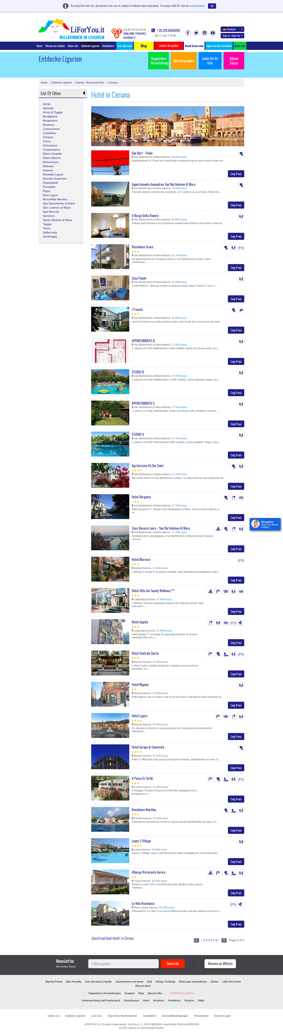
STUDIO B (138, 371)
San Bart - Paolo (142, 153)
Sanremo (49, 215)
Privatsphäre (201, 1015)
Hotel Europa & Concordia (148, 747)
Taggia (47, 224)
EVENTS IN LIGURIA (181, 993)
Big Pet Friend (54, 981)
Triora (47, 228)
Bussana (48, 124)
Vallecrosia (50, 232)
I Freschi (137, 309)
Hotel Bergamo (141, 496)
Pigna (46, 191)
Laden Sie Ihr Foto (210, 60)
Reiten (214, 981)
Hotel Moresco (141, 559)
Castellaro (49, 133)
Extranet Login (222, 1015)
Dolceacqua (50, 162)
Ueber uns (73, 46)
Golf (149, 981)
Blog (141, 993)
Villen (201, 1000)
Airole (46, 104)
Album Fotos (234, 61)
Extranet (240, 46)
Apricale (48, 108)
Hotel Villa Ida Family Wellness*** (153, 590)
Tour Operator (124, 46)
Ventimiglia (50, 236)
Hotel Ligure (139, 715)
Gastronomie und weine (129, 981)
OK (212, 6)
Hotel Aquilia (140, 621)
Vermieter (158, 1000)
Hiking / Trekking (165, 981)
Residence (174, 1000)
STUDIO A (138, 434)
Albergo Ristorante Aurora (148, 872)
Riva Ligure (50, 195)
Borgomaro (50, 120)
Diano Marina (51, 157)
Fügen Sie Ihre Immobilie (219, 46)
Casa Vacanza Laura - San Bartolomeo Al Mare (161, 528)
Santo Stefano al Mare (57, 220)
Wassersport (143, 985)
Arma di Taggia (53, 112)
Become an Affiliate (220, 963)
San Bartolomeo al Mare (59, 203)
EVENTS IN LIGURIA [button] (169, 46)
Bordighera (50, 116)
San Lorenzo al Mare (56, 207)
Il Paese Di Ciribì (142, 778)
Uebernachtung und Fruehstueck (101, 1000)
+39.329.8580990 (168, 30)
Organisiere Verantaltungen (104, 993)
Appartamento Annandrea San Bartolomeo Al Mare (163, 184)
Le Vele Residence (143, 903)
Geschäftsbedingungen (175, 1015)
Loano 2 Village (141, 840)
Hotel (146, 1000)
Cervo (47, 141)
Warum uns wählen (55, 46)
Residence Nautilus (144, 809)
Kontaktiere (108, 46)
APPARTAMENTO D (143, 340)
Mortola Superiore (55, 178)
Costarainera (51, 149)
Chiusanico (50, 145)
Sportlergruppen (183, 60)
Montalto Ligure (53, 174)
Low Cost (96, 1015)
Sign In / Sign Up (231, 35)
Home (39, 46)
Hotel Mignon (140, 684)
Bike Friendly (73, 981)
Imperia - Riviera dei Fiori (90, 82)
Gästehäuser (131, 1000)
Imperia (48, 170)
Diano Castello (52, 153)
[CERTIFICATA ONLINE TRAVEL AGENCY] (116, 33)
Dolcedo (48, 166)
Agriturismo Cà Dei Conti (148, 465)
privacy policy (197, 5)
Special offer (155, 993)
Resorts (189, 1000)
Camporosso (51, 128)
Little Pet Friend (231, 981)
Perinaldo (49, 186)
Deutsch (231, 29)
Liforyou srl (133, 1027)
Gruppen (130, 993)
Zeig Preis (236, 173)
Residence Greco (142, 246)
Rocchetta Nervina (55, 199)
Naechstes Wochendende (123, 1015)
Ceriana (112, 82)
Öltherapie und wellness (193, 981)
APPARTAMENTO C (143, 403)
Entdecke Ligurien (90, 46)
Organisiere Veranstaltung (159, 60)
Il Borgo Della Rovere (145, 215)
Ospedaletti (50, 182)
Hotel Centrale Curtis (145, 653)
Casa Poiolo (139, 278)
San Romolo (51, 211)
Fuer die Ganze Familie (98, 981)
